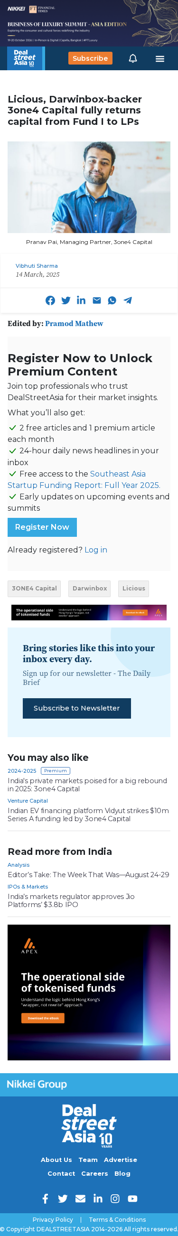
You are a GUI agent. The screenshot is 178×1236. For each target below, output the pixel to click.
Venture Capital (28, 800)
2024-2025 (22, 771)
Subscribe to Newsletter (77, 708)
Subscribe (90, 58)
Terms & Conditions (117, 1220)
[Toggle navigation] (160, 58)
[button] (133, 58)
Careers (94, 1173)
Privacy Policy (53, 1220)
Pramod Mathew (74, 323)
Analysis (18, 864)
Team (88, 1159)
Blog (122, 1173)
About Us (56, 1159)
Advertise (120, 1159)
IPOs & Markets (28, 886)
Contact (61, 1173)
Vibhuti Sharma (37, 265)
